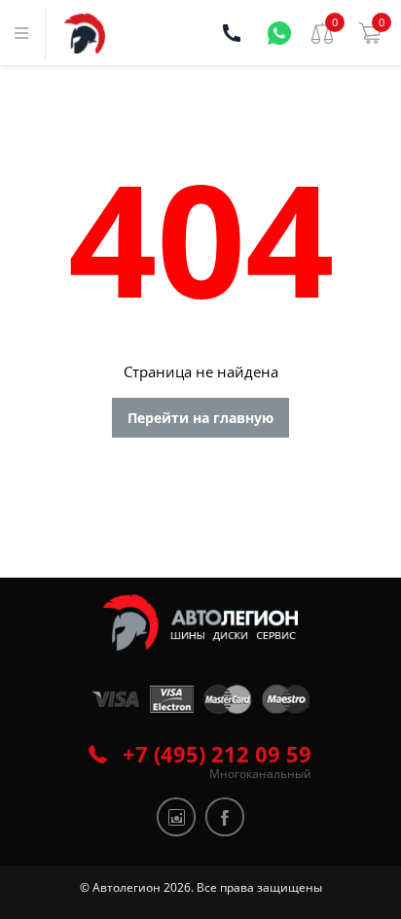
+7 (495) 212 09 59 (217, 753)
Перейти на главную (200, 417)
